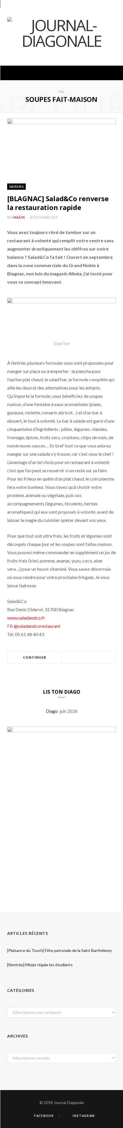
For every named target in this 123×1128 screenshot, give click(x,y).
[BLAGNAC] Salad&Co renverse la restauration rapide (58, 203)
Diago (52, 711)
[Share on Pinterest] (102, 657)
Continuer (35, 657)
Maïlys (19, 217)
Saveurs (16, 186)
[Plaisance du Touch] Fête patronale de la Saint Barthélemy (59, 950)
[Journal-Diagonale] (61, 33)
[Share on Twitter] (88, 657)
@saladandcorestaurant (36, 626)
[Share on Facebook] (81, 657)
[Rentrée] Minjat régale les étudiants (40, 964)
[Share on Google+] (95, 657)
